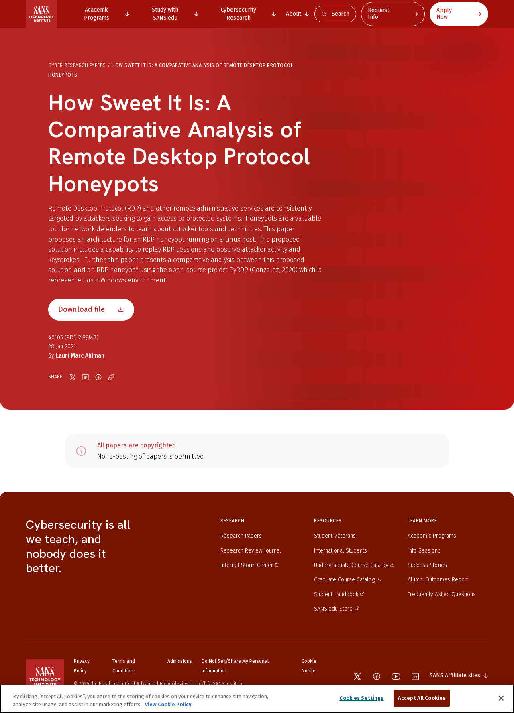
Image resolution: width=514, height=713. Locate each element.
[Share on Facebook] (98, 377)
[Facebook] (376, 676)
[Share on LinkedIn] (86, 377)
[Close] (501, 698)
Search (340, 13)
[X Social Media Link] (357, 676)
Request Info (378, 13)
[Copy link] (111, 377)
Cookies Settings (361, 698)
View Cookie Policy (168, 704)
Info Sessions (424, 550)
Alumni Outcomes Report (438, 579)
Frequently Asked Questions (442, 594)
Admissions (179, 661)
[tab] (101, 14)
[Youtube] (396, 676)
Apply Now (444, 13)
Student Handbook (336, 594)
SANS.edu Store (333, 608)
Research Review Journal (250, 550)
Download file (81, 309)
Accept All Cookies (421, 698)
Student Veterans (335, 535)
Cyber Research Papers (77, 65)
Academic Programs (432, 535)
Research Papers (241, 535)
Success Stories (427, 565)
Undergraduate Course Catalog (351, 565)
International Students (340, 550)
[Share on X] (73, 377)
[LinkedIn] (415, 676)
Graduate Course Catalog (344, 579)
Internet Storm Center (246, 565)
